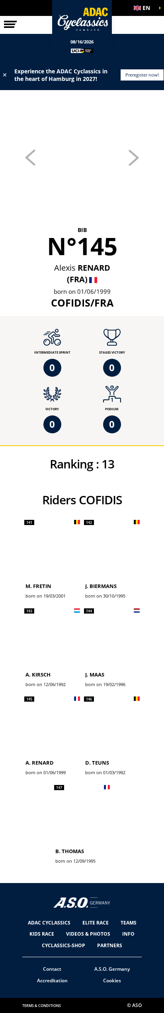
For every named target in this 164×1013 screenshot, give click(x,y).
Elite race (95, 922)
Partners (109, 945)
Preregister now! (142, 75)
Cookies (112, 980)
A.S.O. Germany (112, 969)
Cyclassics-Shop (63, 945)
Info (128, 933)
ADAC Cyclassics (49, 922)
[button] (144, 8)
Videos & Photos (88, 933)
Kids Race (41, 933)
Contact (52, 969)
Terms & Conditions (41, 1005)
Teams (129, 922)
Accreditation (52, 980)
